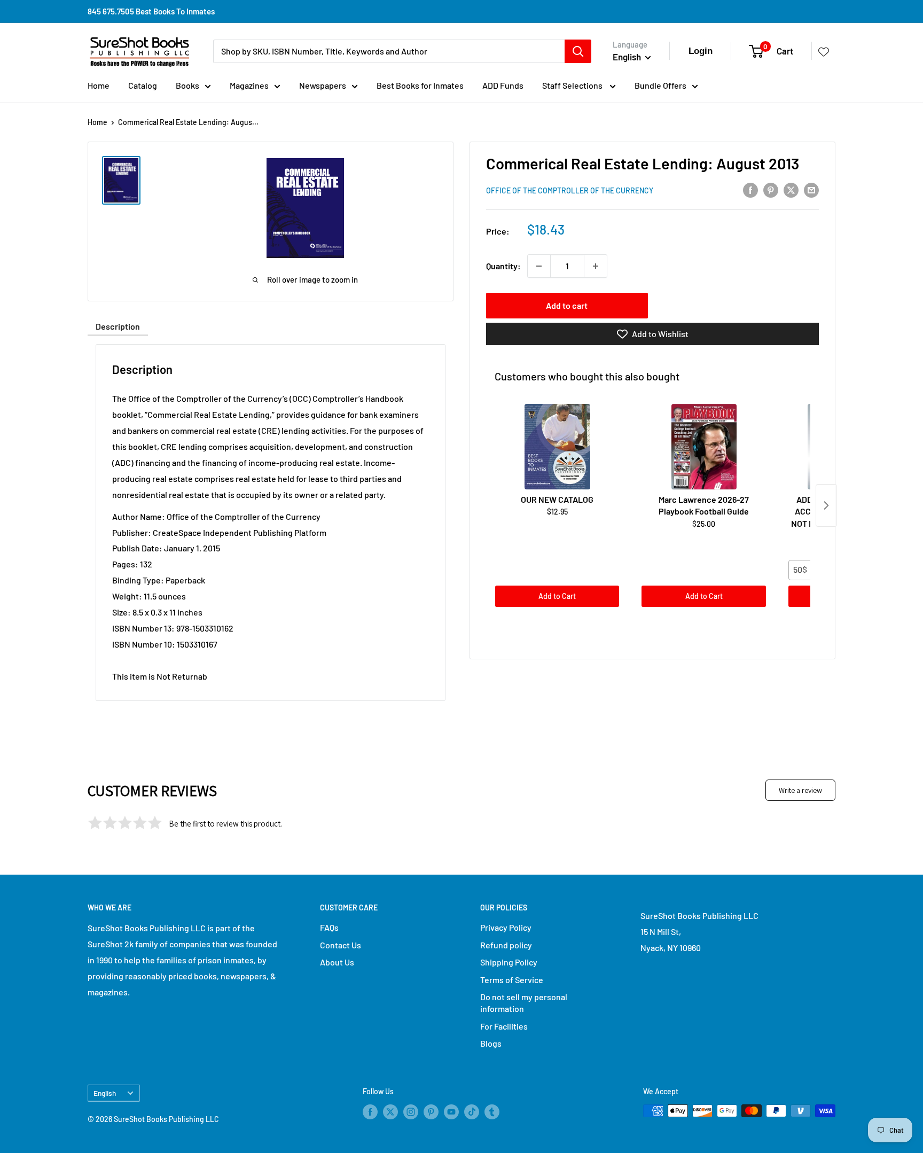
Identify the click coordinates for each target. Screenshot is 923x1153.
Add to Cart (557, 596)
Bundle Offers (660, 85)
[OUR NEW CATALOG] (557, 446)
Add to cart (567, 305)
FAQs (329, 927)
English (104, 1092)
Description (118, 326)
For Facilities (504, 1026)
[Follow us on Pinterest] (431, 1111)
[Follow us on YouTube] (451, 1111)
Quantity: (503, 266)
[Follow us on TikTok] (471, 1111)
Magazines (249, 85)
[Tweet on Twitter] (791, 189)
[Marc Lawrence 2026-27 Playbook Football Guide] (703, 446)
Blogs (491, 1043)
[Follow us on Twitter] (390, 1111)
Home (98, 85)
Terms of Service (511, 980)
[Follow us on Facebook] (370, 1111)
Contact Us (340, 945)
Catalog (142, 85)
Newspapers (322, 85)
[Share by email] (811, 189)
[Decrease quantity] (539, 266)
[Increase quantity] (595, 266)
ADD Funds (502, 85)
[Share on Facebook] (750, 189)
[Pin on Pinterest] (770, 189)
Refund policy (506, 945)
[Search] (578, 51)
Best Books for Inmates (420, 85)
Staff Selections (573, 85)
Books (187, 85)
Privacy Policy (505, 927)
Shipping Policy (508, 962)
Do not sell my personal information (523, 1003)
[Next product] (826, 505)
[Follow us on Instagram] (410, 1111)
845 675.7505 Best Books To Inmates (151, 11)
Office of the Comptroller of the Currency (569, 190)
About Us (337, 962)
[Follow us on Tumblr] (491, 1111)
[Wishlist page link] (823, 51)
